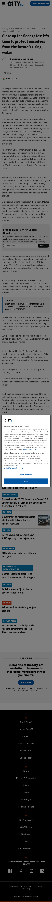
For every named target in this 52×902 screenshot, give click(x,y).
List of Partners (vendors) (14, 468)
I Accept (26, 481)
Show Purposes (26, 474)
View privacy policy (30, 449)
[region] (26, 451)
